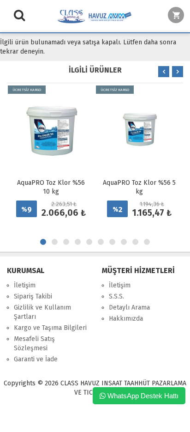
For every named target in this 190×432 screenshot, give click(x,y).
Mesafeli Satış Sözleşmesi (34, 343)
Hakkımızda (126, 318)
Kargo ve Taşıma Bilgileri (50, 328)
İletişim (25, 285)
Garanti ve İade (36, 359)
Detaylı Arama (129, 307)
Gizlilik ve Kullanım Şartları (42, 312)
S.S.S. (116, 296)
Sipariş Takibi (33, 296)
